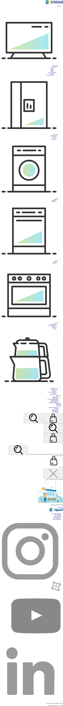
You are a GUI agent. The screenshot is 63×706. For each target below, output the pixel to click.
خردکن (54, 393)
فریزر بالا (54, 138)
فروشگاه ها (58, 403)
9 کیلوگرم (54, 200)
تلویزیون (54, 66)
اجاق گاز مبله (53, 324)
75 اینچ (52, 67)
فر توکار (54, 326)
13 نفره (54, 263)
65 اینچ (52, 69)
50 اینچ (52, 71)
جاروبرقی (54, 389)
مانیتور (51, 73)
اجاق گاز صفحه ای (52, 325)
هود (55, 328)
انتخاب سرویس (57, 515)
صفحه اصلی (60, 507)
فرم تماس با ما (57, 518)
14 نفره (54, 262)
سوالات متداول (57, 514)
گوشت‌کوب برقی (52, 392)
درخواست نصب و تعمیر (56, 513)
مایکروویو (54, 327)
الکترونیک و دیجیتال (52, 72)
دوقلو (54, 136)
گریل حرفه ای (53, 394)
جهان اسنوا (58, 404)
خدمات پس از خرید (57, 516)
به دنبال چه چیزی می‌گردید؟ (34, 454)
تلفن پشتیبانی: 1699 (57, 519)
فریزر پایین (53, 139)
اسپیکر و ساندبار (50, 75)
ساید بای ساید (53, 135)
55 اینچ (52, 70)
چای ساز (54, 390)
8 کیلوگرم (54, 201)
